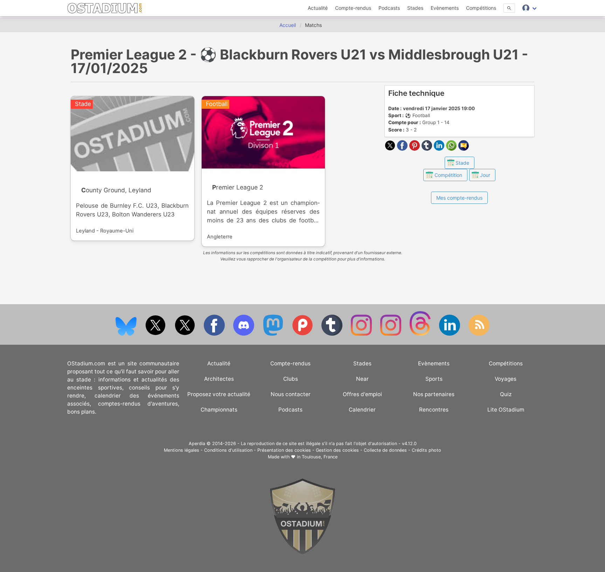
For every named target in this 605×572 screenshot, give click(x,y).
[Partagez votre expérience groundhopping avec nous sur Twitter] (156, 334)
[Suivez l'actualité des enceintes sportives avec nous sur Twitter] (185, 334)
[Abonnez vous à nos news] (478, 334)
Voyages (505, 379)
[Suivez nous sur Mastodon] (274, 334)
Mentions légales (181, 450)
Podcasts (389, 8)
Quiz (506, 394)
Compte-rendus (353, 8)
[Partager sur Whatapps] (452, 148)
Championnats (219, 409)
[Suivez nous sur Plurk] (303, 334)
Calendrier (362, 409)
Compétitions (481, 8)
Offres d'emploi (362, 394)
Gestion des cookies (337, 450)
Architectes (219, 379)
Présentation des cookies (284, 450)
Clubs (290, 379)
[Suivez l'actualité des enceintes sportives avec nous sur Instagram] (391, 334)
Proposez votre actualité (218, 394)
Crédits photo (426, 450)
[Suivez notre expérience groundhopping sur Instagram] (362, 334)
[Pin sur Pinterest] (415, 148)
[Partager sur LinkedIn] (440, 148)
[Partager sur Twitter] (391, 148)
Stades (415, 8)
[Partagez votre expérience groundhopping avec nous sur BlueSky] (127, 334)
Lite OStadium (505, 409)
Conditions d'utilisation (228, 450)
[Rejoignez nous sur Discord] (244, 334)
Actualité (318, 8)
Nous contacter (291, 394)
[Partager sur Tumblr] (428, 148)
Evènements (445, 8)
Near (362, 379)
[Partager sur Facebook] (403, 148)
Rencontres (433, 409)
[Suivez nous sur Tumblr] (332, 334)
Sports (434, 379)
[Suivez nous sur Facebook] (215, 334)
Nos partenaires (433, 394)
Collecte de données (385, 450)
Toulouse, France (320, 456)
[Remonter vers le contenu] (302, 553)
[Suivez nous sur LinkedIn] (450, 334)
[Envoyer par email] (463, 148)
